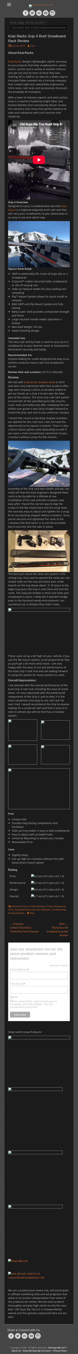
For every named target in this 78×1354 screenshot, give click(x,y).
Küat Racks (14, 61)
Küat (32, 913)
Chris (32, 45)
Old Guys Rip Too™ (57, 1347)
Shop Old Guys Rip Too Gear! (37, 1350)
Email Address (19, 969)
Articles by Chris (19, 906)
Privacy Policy (60, 1350)
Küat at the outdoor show (39, 382)
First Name (17, 984)
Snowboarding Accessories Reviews (32, 909)
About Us (16, 1350)
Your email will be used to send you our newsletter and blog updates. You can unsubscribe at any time (33, 1004)
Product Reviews (37, 906)
